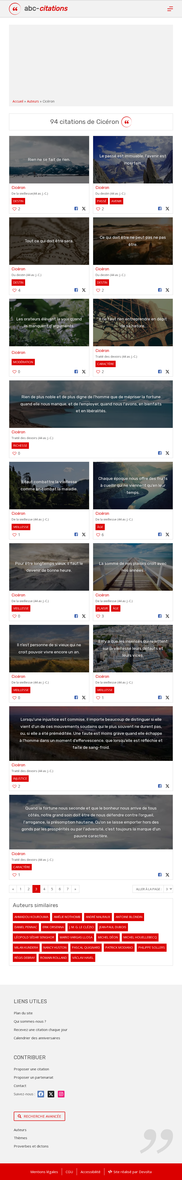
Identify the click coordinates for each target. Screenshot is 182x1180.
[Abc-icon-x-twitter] (51, 1094)
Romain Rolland (53, 957)
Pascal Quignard (86, 947)
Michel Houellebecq (140, 937)
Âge (100, 527)
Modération (23, 362)
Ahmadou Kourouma (31, 917)
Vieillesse (21, 527)
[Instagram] (61, 1094)
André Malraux (98, 917)
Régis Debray (24, 957)
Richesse (20, 445)
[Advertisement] (91, 62)
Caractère (105, 364)
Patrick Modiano (119, 947)
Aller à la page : (149, 889)
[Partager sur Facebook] (76, 209)
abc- (45, 8)
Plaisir (102, 608)
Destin (18, 201)
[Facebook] (40, 1094)
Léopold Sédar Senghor (34, 937)
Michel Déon (108, 937)
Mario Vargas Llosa (76, 937)
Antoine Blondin (129, 917)
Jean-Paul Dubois (112, 927)
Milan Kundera (26, 947)
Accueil (18, 101)
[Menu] (170, 9)
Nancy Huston (55, 947)
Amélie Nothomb (67, 917)
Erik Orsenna (53, 927)
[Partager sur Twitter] (83, 209)
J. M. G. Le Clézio (81, 927)
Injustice (20, 778)
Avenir (116, 201)
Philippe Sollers (151, 947)
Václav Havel (83, 957)
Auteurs (33, 101)
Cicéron (18, 187)
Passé (101, 201)
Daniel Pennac (25, 927)
